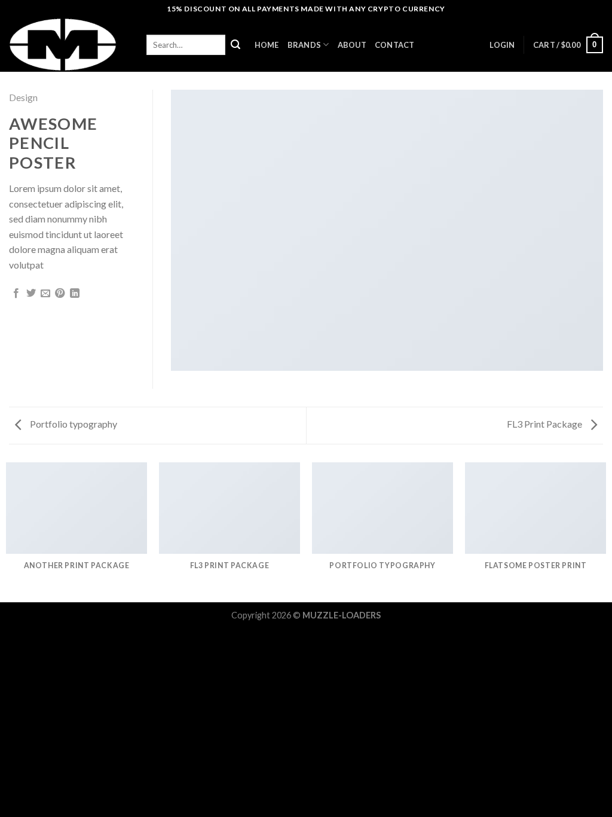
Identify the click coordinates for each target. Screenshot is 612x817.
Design (23, 97)
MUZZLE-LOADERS (341, 615)
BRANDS (304, 45)
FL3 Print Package (545, 423)
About (352, 45)
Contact (395, 45)
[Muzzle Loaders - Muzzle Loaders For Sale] (68, 45)
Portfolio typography (72, 423)
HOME (267, 45)
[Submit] (235, 45)
